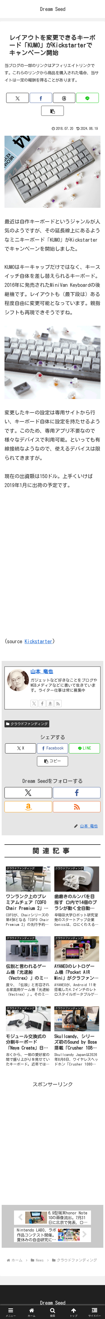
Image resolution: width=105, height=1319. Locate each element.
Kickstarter (38, 641)
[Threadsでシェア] (64, 98)
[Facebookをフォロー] (42, 703)
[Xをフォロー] (34, 703)
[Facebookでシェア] (41, 98)
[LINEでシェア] (87, 98)
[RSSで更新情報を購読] (58, 703)
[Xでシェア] (17, 98)
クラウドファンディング (29, 723)
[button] (52, 111)
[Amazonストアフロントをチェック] (50, 703)
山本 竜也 (42, 671)
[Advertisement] (52, 1141)
